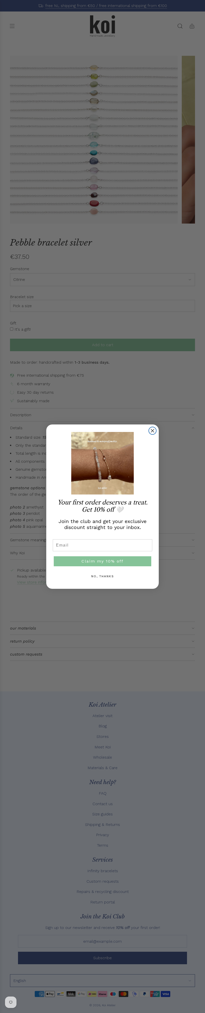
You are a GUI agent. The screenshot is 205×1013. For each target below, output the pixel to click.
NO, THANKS (102, 576)
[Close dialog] (152, 430)
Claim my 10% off (103, 561)
